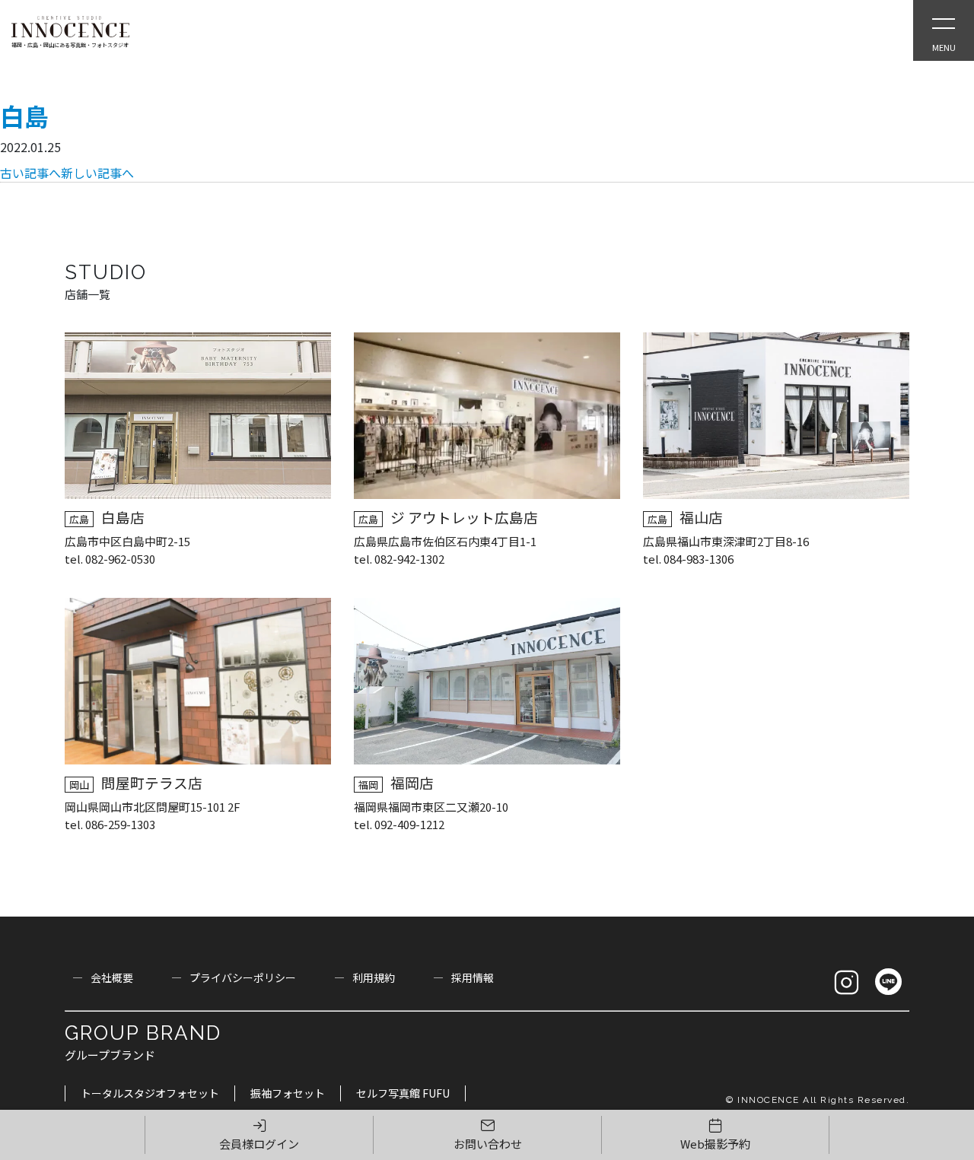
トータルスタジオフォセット (150, 1093)
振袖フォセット (287, 1093)
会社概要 (112, 977)
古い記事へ (30, 173)
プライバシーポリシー (242, 977)
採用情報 (472, 977)
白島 (24, 115)
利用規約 (373, 977)
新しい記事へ (97, 173)
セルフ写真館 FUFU (403, 1093)
